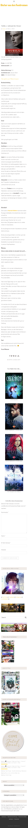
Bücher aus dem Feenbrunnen (14, 5)
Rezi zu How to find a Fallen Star (12, 773)
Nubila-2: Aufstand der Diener (11, 26)
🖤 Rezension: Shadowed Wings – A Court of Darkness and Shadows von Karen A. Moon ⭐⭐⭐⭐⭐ (13, 763)
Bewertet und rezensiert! (13, 359)
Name (3, 536)
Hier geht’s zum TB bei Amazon (10, 79)
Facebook (11, 597)
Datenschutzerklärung (12, 816)
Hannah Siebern (13, 210)
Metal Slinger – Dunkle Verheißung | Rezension (15, 771)
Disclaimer (16, 819)
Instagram (18, 597)
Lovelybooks (4, 599)
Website (3, 550)
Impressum (3, 816)
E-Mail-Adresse (6, 543)
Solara (4, 28)
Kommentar (5, 512)
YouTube (5, 597)
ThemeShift (17, 825)
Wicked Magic (8, 775)
